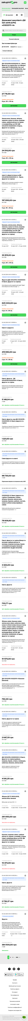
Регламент (15, 992)
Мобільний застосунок (15, 986)
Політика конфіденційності (15, 1007)
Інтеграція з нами (14, 1004)
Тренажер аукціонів (15, 1001)
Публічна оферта (14, 989)
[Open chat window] (24, 1017)
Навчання (14, 998)
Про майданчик (15, 995)
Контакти (14, 983)
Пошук (14, 34)
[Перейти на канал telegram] (18, 968)
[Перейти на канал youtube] (14, 968)
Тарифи (15, 980)
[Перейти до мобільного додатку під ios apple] (8, 974)
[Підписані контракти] (21, 15)
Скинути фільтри (7, 50)
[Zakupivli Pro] (9, 2)
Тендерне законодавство (14, 1010)
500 (17, 957)
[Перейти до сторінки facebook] (9, 968)
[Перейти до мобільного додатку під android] (19, 974)
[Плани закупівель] (17, 15)
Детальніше (14, 105)
